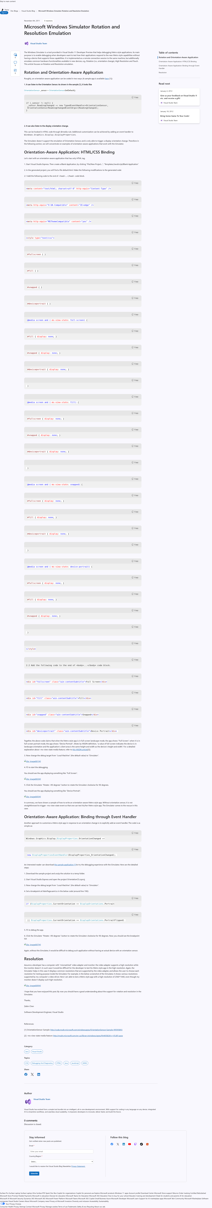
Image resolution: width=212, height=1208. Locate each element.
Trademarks (72, 1206)
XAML (85, 1063)
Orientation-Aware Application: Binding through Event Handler (179, 66)
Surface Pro (4, 1193)
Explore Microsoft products (104, 1193)
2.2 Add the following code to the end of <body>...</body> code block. (68, 665)
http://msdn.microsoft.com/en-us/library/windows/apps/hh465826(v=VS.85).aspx (88, 1035)
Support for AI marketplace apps (151, 1198)
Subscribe (34, 1173)
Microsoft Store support (163, 1193)
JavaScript (75, 1063)
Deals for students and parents (167, 1196)
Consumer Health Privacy (9, 1206)
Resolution (163, 72)
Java (26, 1051)
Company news (43, 1201)
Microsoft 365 (40, 1198)
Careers (21, 1201)
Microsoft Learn (133, 1198)
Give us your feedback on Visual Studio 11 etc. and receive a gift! (178, 96)
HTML (58, 1063)
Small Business (100, 1198)
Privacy (43, 1206)
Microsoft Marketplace (193, 1198)
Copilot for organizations (66, 1193)
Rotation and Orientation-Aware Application (178, 57)
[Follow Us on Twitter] (117, 1145)
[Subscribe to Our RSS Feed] (147, 1145)
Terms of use (63, 1206)
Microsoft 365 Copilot (86, 1198)
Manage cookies (52, 1206)
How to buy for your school (118, 1196)
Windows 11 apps (121, 1193)
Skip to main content (8, 1)
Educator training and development (142, 1196)
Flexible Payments (25, 1196)
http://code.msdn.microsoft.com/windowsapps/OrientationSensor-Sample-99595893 (86, 1029)
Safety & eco (81, 1206)
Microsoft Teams (72, 1198)
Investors (68, 1201)
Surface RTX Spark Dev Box (46, 1193)
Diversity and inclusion (80, 1201)
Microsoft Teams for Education (77, 1196)
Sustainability (104, 1201)
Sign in (4, 13)
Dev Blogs (14, 11)
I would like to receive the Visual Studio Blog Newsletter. (57, 1166)
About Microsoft (31, 1201)
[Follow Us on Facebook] (111, 1145)
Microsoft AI (4, 1198)
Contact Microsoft (32, 1206)
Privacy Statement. (78, 1166)
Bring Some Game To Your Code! (174, 116)
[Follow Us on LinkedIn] (123, 1145)
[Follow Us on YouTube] (129, 1145)
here (107, 78)
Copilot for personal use (85, 1193)
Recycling (90, 1206)
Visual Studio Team (38, 43)
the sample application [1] (65, 864)
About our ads (99, 1206)
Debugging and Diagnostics (42, 1063)
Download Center (147, 1193)
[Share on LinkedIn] (38, 1075)
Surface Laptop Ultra (28, 1193)
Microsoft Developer (118, 1198)
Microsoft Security (16, 1198)
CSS (26, 1063)
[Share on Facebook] (26, 1075)
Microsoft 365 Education (98, 1196)
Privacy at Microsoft (57, 1201)
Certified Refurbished (198, 1193)
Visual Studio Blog (28, 11)
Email (31, 1145)
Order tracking (184, 1193)
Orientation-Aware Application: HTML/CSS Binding (178, 61)
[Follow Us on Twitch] (135, 1145)
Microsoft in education (40, 1196)
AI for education (186, 1196)
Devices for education (58, 1196)
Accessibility (94, 1201)
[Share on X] (32, 1075)
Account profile (134, 1193)
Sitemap (22, 1206)
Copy (136, 97)
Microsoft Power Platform (55, 1198)
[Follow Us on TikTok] (141, 1145)
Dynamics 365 (29, 1198)
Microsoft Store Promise (9, 1196)
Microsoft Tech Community (174, 1198)
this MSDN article (80, 749)
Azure (108, 1198)
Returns (175, 1193)
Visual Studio (37, 1051)
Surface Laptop (14, 1193)
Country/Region (35, 1156)
